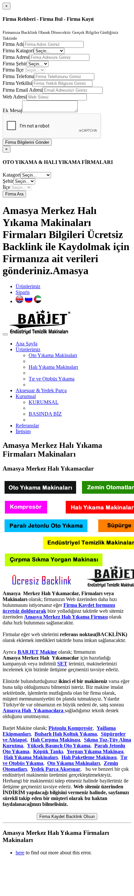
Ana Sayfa (26, 343)
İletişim (23, 431)
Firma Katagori (18, 50)
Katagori (11, 175)
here (20, 852)
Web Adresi (15, 97)
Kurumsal (26, 396)
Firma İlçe (13, 70)
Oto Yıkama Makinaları (53, 355)
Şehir (8, 181)
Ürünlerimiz (28, 286)
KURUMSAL (44, 402)
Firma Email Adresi (23, 90)
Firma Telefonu (18, 76)
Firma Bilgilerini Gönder (27, 142)
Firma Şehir (15, 63)
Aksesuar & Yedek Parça (41, 390)
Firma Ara (14, 194)
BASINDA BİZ (45, 414)
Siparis (23, 292)
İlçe (6, 187)
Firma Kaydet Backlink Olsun (67, 816)
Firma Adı (13, 44)
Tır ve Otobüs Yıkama (51, 378)
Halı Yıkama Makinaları (53, 367)
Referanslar (27, 425)
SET (62, 663)
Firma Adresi (16, 57)
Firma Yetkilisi (17, 83)
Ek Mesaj (12, 110)
